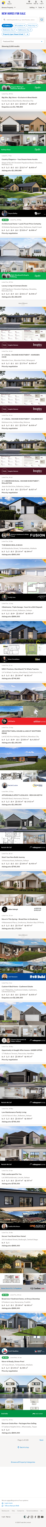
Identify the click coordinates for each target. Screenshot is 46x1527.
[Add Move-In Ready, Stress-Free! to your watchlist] (44, 1315)
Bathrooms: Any (24, 30)
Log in (41, 3)
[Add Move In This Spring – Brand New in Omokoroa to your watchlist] (44, 873)
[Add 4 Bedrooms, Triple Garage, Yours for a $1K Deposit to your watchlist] (44, 561)
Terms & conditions (32, 1511)
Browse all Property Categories (23, 1462)
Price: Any (31, 26)
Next (41, 1440)
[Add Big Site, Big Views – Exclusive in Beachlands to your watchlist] (44, 51)
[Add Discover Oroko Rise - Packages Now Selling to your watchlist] (44, 1377)
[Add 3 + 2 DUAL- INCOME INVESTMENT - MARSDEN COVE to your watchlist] (44, 309)
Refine (7, 26)
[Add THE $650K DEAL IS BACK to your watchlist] (44, 499)
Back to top (24, 1447)
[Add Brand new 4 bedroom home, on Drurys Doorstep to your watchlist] (44, 1252)
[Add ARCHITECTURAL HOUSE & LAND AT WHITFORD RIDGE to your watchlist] (44, 685)
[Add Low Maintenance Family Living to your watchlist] (44, 1066)
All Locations (19, 26)
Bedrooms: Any (8, 30)
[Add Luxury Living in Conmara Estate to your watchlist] (44, 240)
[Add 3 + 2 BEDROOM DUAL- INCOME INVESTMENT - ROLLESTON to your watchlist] (44, 435)
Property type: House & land (13, 34)
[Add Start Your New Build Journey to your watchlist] (44, 811)
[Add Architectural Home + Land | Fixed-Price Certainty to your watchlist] (44, 177)
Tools (40, 7)
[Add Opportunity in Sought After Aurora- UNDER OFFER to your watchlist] (44, 1004)
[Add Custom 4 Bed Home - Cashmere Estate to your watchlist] (44, 940)
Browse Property (8, 7)
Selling (32, 7)
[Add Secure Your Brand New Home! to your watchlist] (44, 1190)
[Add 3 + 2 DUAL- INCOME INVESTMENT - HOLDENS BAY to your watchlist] (44, 373)
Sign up (36, 3)
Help (13, 1511)
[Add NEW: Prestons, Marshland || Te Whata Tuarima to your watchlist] (44, 623)
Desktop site (5, 1511)
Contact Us (20, 1511)
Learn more (8, 1503)
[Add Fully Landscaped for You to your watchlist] (44, 1128)
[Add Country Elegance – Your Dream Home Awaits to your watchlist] (44, 113)
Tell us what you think (11, 1506)
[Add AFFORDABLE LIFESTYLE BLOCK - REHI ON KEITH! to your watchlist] (44, 749)
